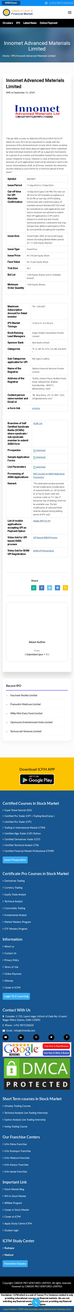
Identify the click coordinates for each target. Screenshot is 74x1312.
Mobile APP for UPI (41, 521)
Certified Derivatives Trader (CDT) (22, 839)
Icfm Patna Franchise (15, 1144)
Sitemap (8, 981)
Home (6, 56)
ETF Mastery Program (16, 929)
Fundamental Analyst (15, 915)
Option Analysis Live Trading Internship (25, 1120)
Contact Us (10, 953)
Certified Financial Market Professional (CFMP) (29, 851)
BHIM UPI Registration (43, 551)
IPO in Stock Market (15, 1196)
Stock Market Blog (14, 1189)
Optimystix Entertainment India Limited (31, 722)
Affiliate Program (13, 1203)
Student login (11, 1230)
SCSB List (37, 423)
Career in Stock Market (16, 1210)
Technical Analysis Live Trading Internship (26, 1113)
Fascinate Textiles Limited (23, 695)
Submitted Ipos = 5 (37, 654)
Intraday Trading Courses (17, 1106)
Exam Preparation (15, 860)
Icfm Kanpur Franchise (16, 1165)
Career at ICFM (12, 1217)
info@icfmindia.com (24, 1031)
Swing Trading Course (15, 1127)
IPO (18, 23)
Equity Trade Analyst (15, 895)
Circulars (8, 23)
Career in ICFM (12, 988)
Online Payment (48, 23)
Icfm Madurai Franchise (16, 1158)
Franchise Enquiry (15, 1263)
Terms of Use (11, 967)
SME (8, 93)
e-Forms (36, 408)
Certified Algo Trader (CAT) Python (22, 834)
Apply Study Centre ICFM (18, 1224)
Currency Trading (13, 888)
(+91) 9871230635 (24, 1025)
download (40, 450)
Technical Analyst (13, 901)
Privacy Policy (11, 960)
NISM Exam (11, 3)
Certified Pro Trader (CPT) (17, 822)
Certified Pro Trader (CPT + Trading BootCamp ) (29, 816)
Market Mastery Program (17, 922)
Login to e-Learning (16, 996)
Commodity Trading (14, 908)
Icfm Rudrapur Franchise (17, 1151)
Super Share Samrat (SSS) (18, 810)
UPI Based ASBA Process (45, 537)
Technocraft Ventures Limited (25, 731)
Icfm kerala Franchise (15, 1172)
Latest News (30, 23)
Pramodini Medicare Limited (25, 704)
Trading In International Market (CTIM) (24, 828)
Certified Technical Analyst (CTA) (21, 845)
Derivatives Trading (14, 881)
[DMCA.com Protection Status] (37, 1073)
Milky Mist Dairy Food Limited (26, 713)
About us (9, 946)
